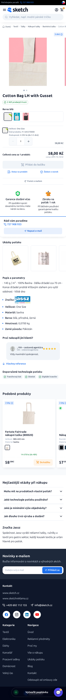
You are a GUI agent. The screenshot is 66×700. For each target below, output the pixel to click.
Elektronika (9, 638)
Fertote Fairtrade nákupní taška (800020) (19, 433)
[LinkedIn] (27, 614)
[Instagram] (17, 614)
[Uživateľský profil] (56, 9)
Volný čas (8, 673)
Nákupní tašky (34, 27)
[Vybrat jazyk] (63, 2)
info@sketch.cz (43, 605)
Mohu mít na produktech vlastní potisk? (28, 491)
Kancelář (7, 652)
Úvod (30, 632)
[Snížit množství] (13, 141)
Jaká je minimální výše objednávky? (25, 508)
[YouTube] (37, 614)
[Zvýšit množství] (28, 141)
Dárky (6, 645)
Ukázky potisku (36, 659)
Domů (8, 27)
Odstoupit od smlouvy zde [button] (42, 679)
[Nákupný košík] (61, 9)
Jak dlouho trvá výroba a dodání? (24, 516)
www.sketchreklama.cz (15, 598)
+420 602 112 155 (16, 605)
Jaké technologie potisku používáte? (26, 499)
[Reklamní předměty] (4, 10)
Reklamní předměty (39, 638)
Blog (30, 666)
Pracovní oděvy (11, 659)
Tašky (23, 27)
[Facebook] (6, 614)
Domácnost (9, 666)
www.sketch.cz (11, 592)
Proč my (32, 645)
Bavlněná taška (49, 27)
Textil (15, 27)
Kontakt (32, 673)
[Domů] (17, 10)
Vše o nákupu (35, 652)
